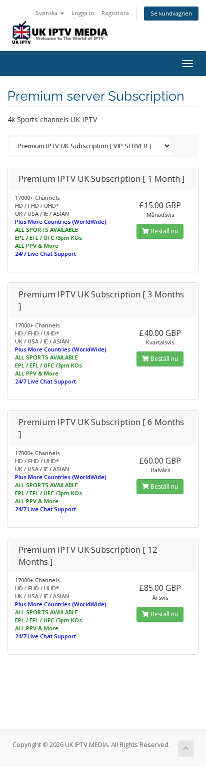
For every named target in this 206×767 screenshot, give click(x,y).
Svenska (47, 13)
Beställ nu (163, 231)
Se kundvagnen (171, 13)
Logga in (83, 13)
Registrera (115, 13)
